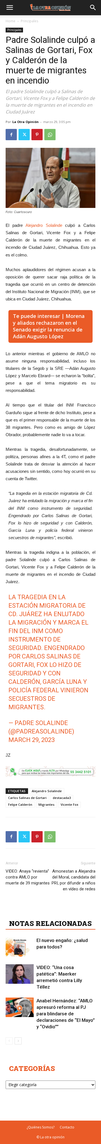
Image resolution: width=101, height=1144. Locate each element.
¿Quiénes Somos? (40, 1127)
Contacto (67, 1127)
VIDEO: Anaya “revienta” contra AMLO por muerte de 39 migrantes (28, 877)
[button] (10, 7)
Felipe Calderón (20, 804)
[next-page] (18, 1040)
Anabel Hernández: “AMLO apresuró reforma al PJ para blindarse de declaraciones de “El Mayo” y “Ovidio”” (65, 1013)
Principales (29, 21)
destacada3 (62, 798)
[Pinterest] (37, 134)
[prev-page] (9, 1040)
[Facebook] (11, 134)
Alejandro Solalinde (44, 225)
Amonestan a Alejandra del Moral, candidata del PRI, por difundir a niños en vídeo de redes (73, 880)
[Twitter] (24, 134)
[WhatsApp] (50, 134)
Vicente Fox (69, 804)
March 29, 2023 (31, 739)
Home (10, 21)
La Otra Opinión (25, 122)
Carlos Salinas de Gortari (27, 798)
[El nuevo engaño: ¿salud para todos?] (20, 947)
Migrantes (46, 804)
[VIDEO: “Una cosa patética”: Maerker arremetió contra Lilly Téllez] (20, 974)
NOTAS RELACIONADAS (50, 923)
